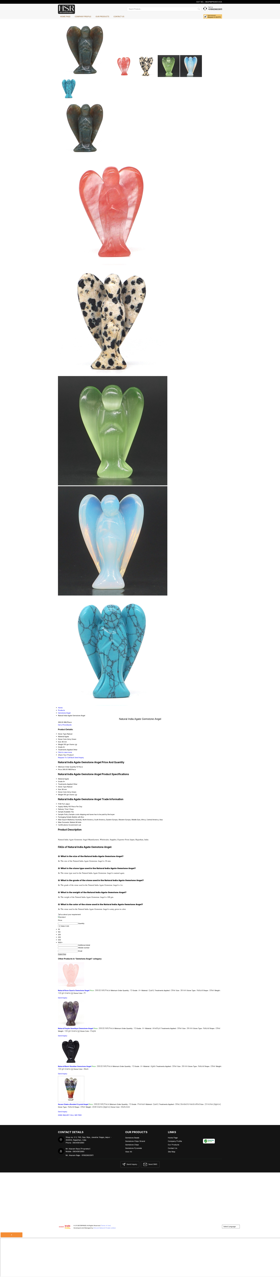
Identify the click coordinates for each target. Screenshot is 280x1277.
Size (59, 789)
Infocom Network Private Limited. (104, 1228)
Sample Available (64, 812)
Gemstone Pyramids (133, 1148)
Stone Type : (195, 990)
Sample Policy (63, 814)
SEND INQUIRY (63, 1115)
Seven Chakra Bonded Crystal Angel (73, 1104)
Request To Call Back (66, 757)
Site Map (171, 1152)
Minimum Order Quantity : (121, 990)
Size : (181, 990)
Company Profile (83, 16)
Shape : (208, 990)
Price (60, 769)
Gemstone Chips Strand (135, 1141)
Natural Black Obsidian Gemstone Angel (74, 1066)
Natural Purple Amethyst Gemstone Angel (75, 1028)
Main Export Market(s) (66, 820)
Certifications (63, 825)
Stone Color (62, 792)
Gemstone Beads (132, 1138)
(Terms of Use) (106, 1225)
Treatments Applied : (165, 990)
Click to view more (65, 752)
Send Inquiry (79, 757)
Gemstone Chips (132, 1145)
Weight (60, 795)
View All (128, 1152)
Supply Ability (63, 806)
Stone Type (62, 787)
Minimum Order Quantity (67, 767)
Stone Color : (80, 993)
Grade (60, 781)
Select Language (229, 1226)
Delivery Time (63, 809)
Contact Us (119, 16)
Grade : (137, 990)
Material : (147, 990)
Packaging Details (64, 817)
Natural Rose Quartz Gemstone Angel (73, 990)
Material (61, 779)
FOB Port (61, 804)
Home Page (65, 16)
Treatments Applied (65, 784)
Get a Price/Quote (65, 725)
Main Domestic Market (66, 822)
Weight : (69, 1031)
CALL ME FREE (76, 1115)
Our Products (102, 16)
